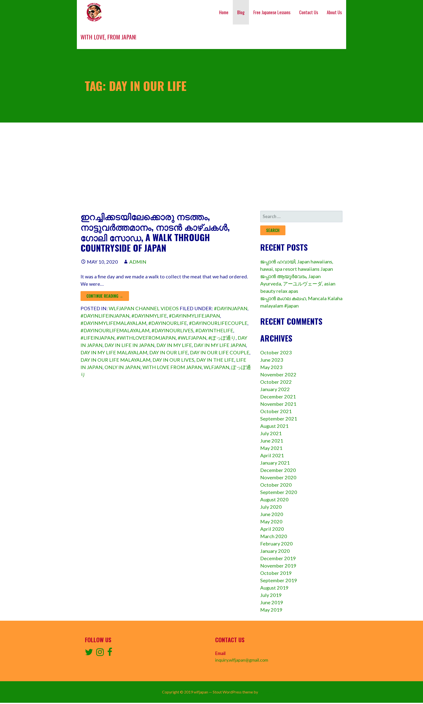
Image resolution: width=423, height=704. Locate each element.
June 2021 (271, 441)
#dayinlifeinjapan (105, 316)
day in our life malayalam (116, 360)
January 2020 (275, 551)
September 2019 (278, 580)
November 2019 (278, 565)
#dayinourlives (172, 330)
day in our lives (173, 360)
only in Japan (123, 367)
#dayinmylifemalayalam (113, 323)
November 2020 (278, 477)
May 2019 (271, 610)
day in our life (168, 352)
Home (223, 12)
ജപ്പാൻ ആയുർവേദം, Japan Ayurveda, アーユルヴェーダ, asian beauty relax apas (297, 283)
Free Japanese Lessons (271, 12)
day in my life (174, 345)
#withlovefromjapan (146, 338)
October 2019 (276, 573)
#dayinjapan (230, 308)
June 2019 (271, 602)
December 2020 (278, 470)
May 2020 (271, 521)
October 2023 (276, 352)
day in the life (215, 360)
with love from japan (172, 367)
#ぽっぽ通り (222, 338)
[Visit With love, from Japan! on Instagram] (100, 653)
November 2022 (278, 374)
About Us (334, 12)
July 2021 (271, 433)
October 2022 (276, 382)
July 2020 (271, 507)
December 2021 (278, 396)
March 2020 (273, 536)
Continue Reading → (104, 296)
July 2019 (271, 595)
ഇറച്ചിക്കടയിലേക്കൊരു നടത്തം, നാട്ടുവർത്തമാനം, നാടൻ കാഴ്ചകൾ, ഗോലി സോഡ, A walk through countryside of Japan (155, 232)
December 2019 (278, 558)
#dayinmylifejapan (194, 316)
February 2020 (276, 543)
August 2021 (274, 426)
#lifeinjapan (98, 338)
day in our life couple (219, 352)
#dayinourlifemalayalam (115, 330)
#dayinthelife (214, 330)
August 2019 (274, 588)
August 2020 (274, 499)
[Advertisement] (211, 166)
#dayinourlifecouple (218, 323)
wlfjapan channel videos (144, 308)
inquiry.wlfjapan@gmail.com (241, 660)
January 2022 (275, 389)
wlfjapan (216, 367)
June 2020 (271, 514)
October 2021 (276, 411)
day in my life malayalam (114, 352)
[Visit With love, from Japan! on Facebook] (109, 653)
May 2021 (271, 448)
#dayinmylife (149, 316)
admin (137, 262)
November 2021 (278, 404)
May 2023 (271, 367)
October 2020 (276, 485)
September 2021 (278, 418)
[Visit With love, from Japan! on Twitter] (89, 653)
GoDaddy (267, 692)
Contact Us (308, 12)
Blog (241, 12)
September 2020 (278, 492)
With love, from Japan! (108, 36)
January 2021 (275, 463)
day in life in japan (129, 345)
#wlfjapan (192, 338)
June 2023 (271, 360)
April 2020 (272, 529)
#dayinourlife (167, 323)
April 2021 (272, 455)
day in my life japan (220, 345)
